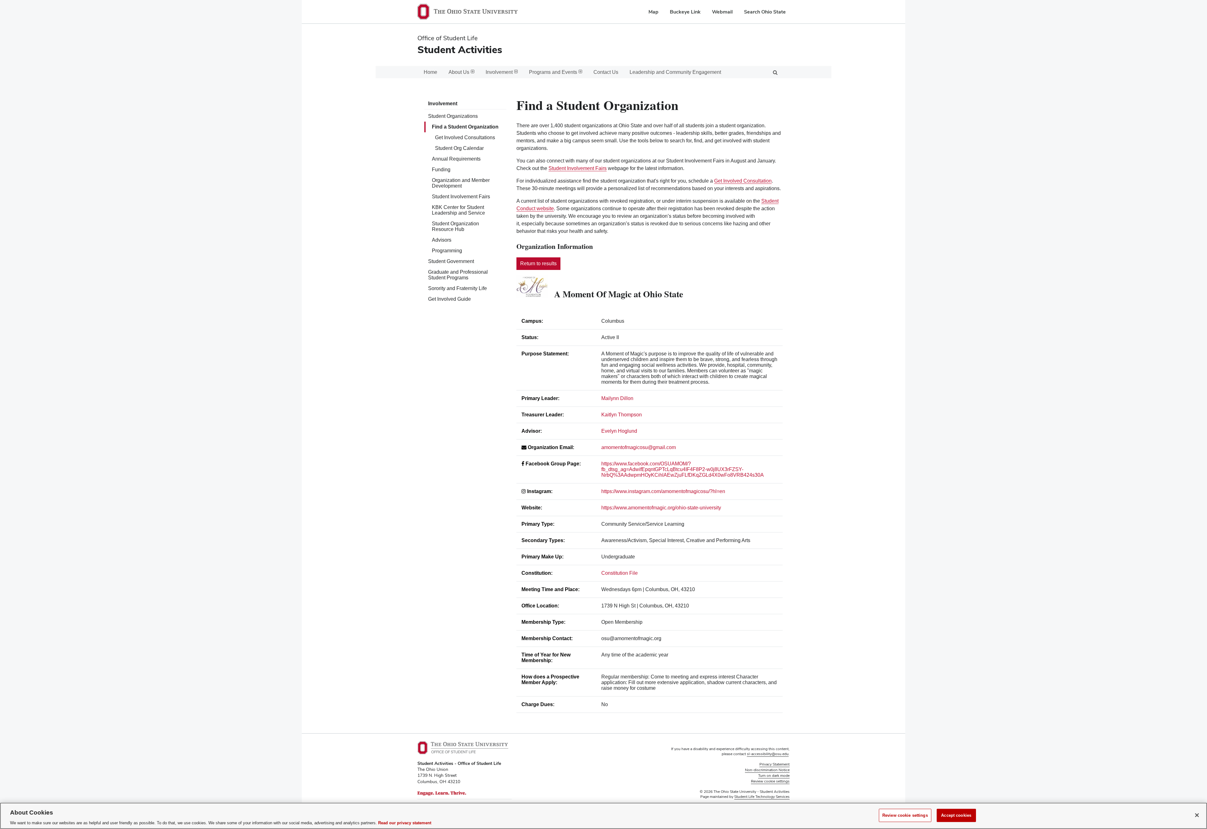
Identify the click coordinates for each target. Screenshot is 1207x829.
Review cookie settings (905, 815)
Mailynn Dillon (617, 398)
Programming (447, 250)
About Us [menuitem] (459, 72)
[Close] (1197, 815)
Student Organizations (453, 116)
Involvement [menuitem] (499, 72)
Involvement (442, 103)
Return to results (538, 263)
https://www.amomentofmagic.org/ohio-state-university (661, 507)
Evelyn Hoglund (619, 431)
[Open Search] (775, 72)
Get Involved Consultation (743, 181)
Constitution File (619, 573)
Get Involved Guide (449, 299)
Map (653, 11)
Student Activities (459, 49)
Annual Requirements (456, 159)
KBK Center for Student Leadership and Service (458, 210)
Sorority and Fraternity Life (457, 288)
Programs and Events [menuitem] (553, 72)
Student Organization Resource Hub (455, 226)
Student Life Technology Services (762, 796)
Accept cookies (956, 815)
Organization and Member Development (461, 183)
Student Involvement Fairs (461, 196)
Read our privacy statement (404, 822)
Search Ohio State (765, 11)
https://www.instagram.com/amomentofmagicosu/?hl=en (663, 491)
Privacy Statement (774, 764)
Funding (441, 169)
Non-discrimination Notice (767, 769)
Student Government (451, 261)
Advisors (441, 240)
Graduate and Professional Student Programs (458, 274)
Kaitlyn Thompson (621, 414)
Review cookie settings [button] (770, 781)
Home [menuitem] (430, 72)
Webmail (722, 11)
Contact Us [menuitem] (605, 72)
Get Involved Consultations (465, 137)
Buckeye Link (685, 11)
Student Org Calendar (459, 148)
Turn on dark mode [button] (774, 775)
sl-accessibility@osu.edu (768, 753)
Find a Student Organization (465, 126)
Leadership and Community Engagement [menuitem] (675, 72)
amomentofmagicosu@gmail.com (638, 447)
